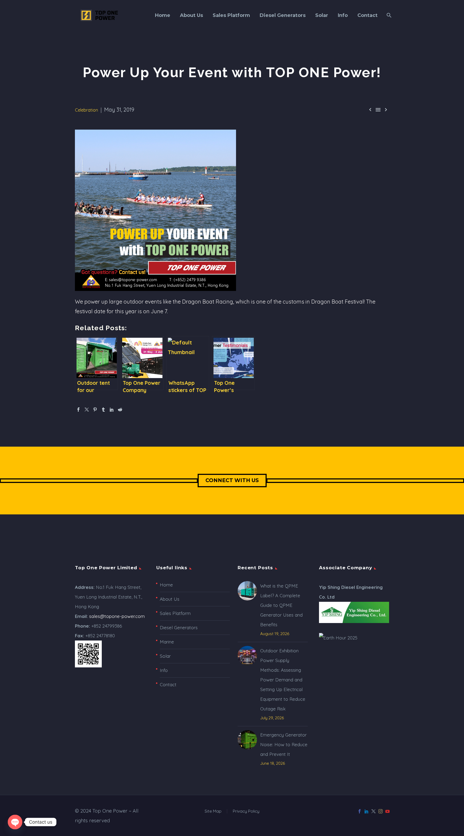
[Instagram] (380, 811)
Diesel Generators (283, 15)
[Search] (388, 15)
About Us (191, 15)
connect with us (232, 480)
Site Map (213, 811)
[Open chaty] (15, 822)
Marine (167, 642)
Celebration (86, 110)
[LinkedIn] (112, 409)
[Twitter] (87, 409)
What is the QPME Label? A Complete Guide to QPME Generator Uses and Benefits (281, 605)
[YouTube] (387, 811)
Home (162, 15)
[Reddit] (120, 409)
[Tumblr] (103, 409)
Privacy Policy (246, 811)
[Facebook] (78, 409)
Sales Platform (231, 15)
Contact (367, 15)
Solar (321, 15)
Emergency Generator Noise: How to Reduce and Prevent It (283, 744)
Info (343, 15)
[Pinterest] (95, 409)
